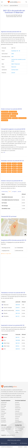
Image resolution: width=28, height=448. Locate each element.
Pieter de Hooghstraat (6, 113)
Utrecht (13, 72)
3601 (12, 56)
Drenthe (17, 402)
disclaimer (20, 446)
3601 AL (9, 169)
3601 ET (14, 172)
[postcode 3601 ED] (14, 2)
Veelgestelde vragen (6, 429)
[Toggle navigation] (2, 2)
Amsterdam (4, 402)
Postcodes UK (18, 430)
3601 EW (14, 165)
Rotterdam (3, 404)
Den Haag (3, 406)
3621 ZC (17, 316)
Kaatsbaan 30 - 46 (15, 50)
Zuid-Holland (18, 422)
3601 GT (14, 167)
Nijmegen (3, 418)
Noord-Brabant (18, 413)
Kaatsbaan (9, 12)
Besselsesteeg (4, 120)
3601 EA (19, 163)
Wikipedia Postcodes (20, 427)
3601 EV (3, 172)
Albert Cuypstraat (12, 111)
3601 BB (19, 167)
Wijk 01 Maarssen (15, 64)
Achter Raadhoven (5, 116)
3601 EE (19, 165)
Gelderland (17, 407)
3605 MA (18, 304)
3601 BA (3, 167)
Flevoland (17, 404)
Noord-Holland (18, 414)
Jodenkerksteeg (5, 111)
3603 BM (18, 340)
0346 (12, 53)
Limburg (17, 411)
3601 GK (14, 163)
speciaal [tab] (19, 191)
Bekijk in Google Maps (6, 253)
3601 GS (9, 165)
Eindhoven (3, 409)
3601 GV (14, 169)
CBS (4, 152)
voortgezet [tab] (14, 191)
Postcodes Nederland (6, 427)
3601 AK (9, 167)
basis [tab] (10, 191)
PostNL (16, 432)
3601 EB (9, 163)
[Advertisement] (14, 92)
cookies (25, 446)
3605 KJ (17, 346)
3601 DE (18, 343)
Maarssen (13, 67)
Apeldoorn (3, 422)
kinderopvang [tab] (5, 191)
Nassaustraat (14, 113)
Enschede (3, 420)
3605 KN (18, 349)
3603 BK (19, 172)
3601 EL (19, 169)
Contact (3, 430)
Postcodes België (19, 429)
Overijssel (17, 416)
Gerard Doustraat (22, 118)
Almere (3, 414)
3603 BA (9, 172)
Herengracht (13, 116)
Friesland (17, 406)
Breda (2, 416)
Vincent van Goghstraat (6, 118)
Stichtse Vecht (14, 69)
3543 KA (18, 310)
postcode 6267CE (11, 435)
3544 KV (17, 307)
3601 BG (3, 169)
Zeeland (17, 420)
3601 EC (3, 165)
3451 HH (18, 313)
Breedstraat (14, 118)
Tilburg (3, 411)
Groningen (3, 413)
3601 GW (3, 163)
